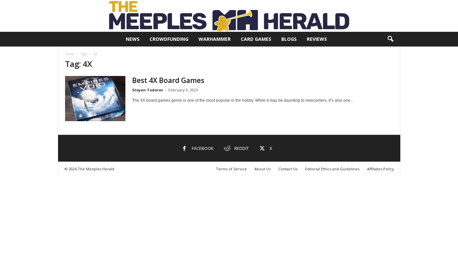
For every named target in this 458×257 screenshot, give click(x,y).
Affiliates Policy (380, 168)
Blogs (289, 39)
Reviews (317, 39)
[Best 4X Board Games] (95, 98)
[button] (390, 39)
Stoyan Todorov (147, 89)
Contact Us (287, 168)
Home (69, 54)
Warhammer (214, 39)
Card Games (256, 39)
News (132, 39)
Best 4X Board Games (168, 80)
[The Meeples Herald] (229, 16)
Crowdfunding (169, 39)
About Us (262, 168)
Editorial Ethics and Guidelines (332, 168)
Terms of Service (231, 168)
